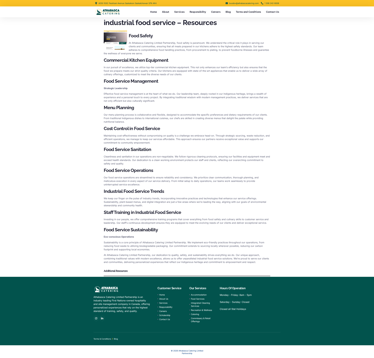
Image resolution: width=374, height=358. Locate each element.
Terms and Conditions (248, 11)
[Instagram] (96, 318)
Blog (228, 11)
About (165, 11)
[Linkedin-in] (102, 318)
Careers (215, 11)
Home (153, 11)
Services (179, 11)
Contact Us (272, 11)
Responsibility (198, 11)
